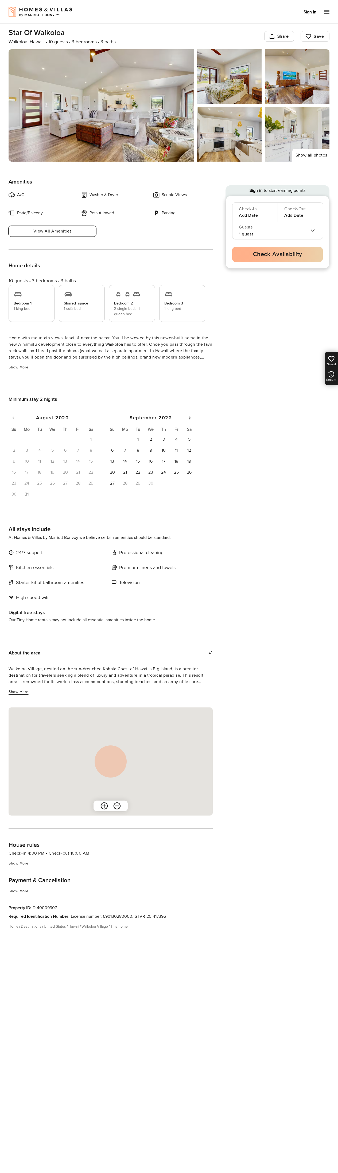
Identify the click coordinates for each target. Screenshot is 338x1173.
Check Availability (277, 254)
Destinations (31, 926)
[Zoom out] (117, 806)
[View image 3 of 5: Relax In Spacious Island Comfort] (297, 76)
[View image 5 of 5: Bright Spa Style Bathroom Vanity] (297, 134)
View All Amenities (52, 231)
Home (13, 926)
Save (319, 36)
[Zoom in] (104, 806)
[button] (26, 494)
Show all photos (311, 155)
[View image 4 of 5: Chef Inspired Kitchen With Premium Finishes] (229, 134)
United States (55, 926)
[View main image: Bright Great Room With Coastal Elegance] (101, 105)
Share (283, 36)
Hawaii (73, 926)
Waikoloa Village (94, 926)
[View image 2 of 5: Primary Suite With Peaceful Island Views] (229, 76)
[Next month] (190, 417)
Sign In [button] (310, 12)
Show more (19, 367)
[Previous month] (13, 417)
